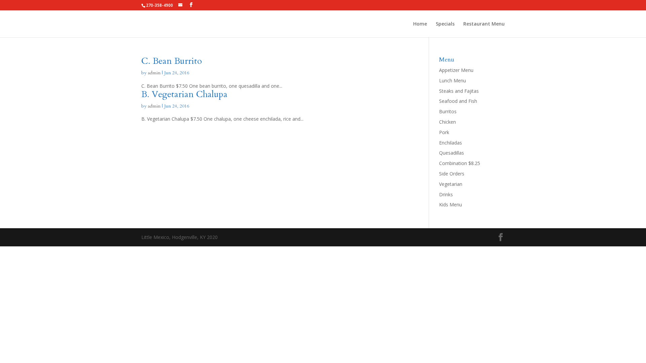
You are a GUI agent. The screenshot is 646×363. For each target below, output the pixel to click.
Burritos (448, 111)
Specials (445, 24)
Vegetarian (450, 184)
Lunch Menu (452, 80)
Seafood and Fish (458, 101)
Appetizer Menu (456, 70)
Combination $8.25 (459, 163)
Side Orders (451, 173)
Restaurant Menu (484, 24)
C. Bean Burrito (171, 61)
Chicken (447, 122)
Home (420, 24)
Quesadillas (451, 153)
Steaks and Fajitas (459, 91)
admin (154, 73)
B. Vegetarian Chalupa (184, 94)
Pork (444, 132)
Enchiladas (450, 142)
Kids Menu (450, 204)
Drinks (446, 194)
